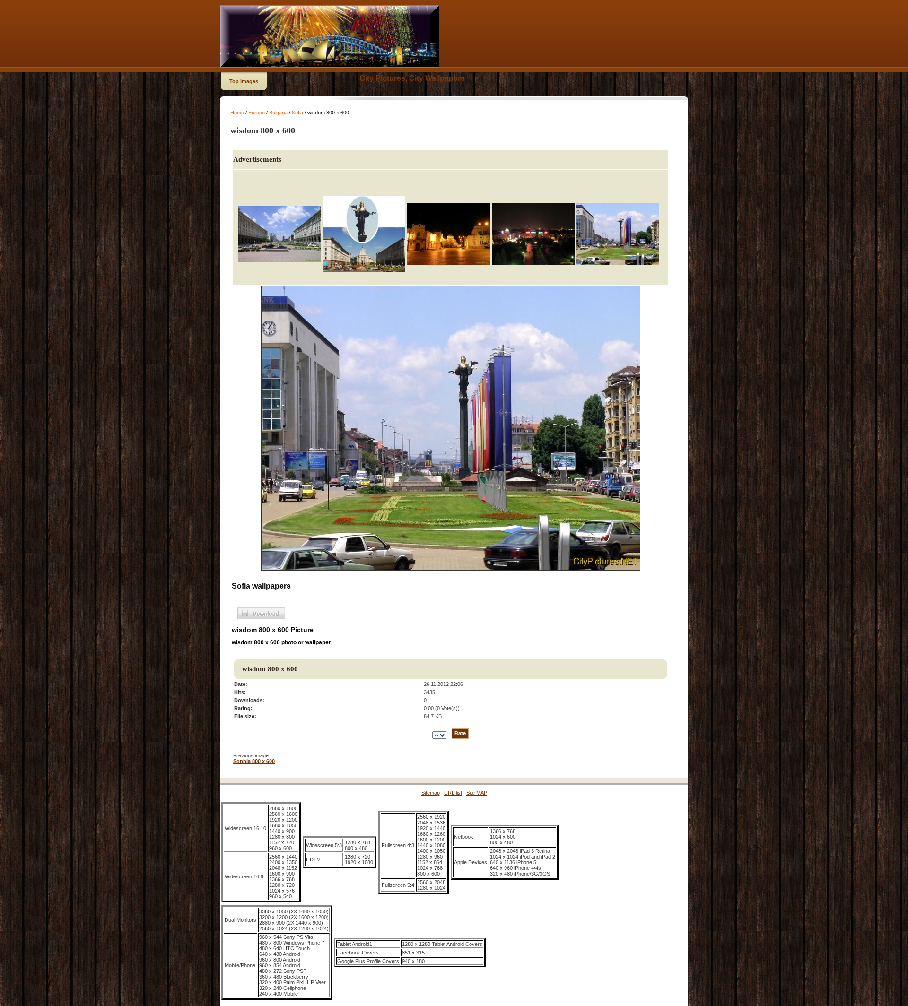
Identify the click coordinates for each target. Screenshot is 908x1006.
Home (237, 112)
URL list (453, 793)
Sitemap (430, 793)
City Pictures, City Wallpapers (412, 78)
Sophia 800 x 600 (254, 761)
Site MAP (476, 793)
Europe (256, 112)
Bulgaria (278, 112)
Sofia (297, 112)
